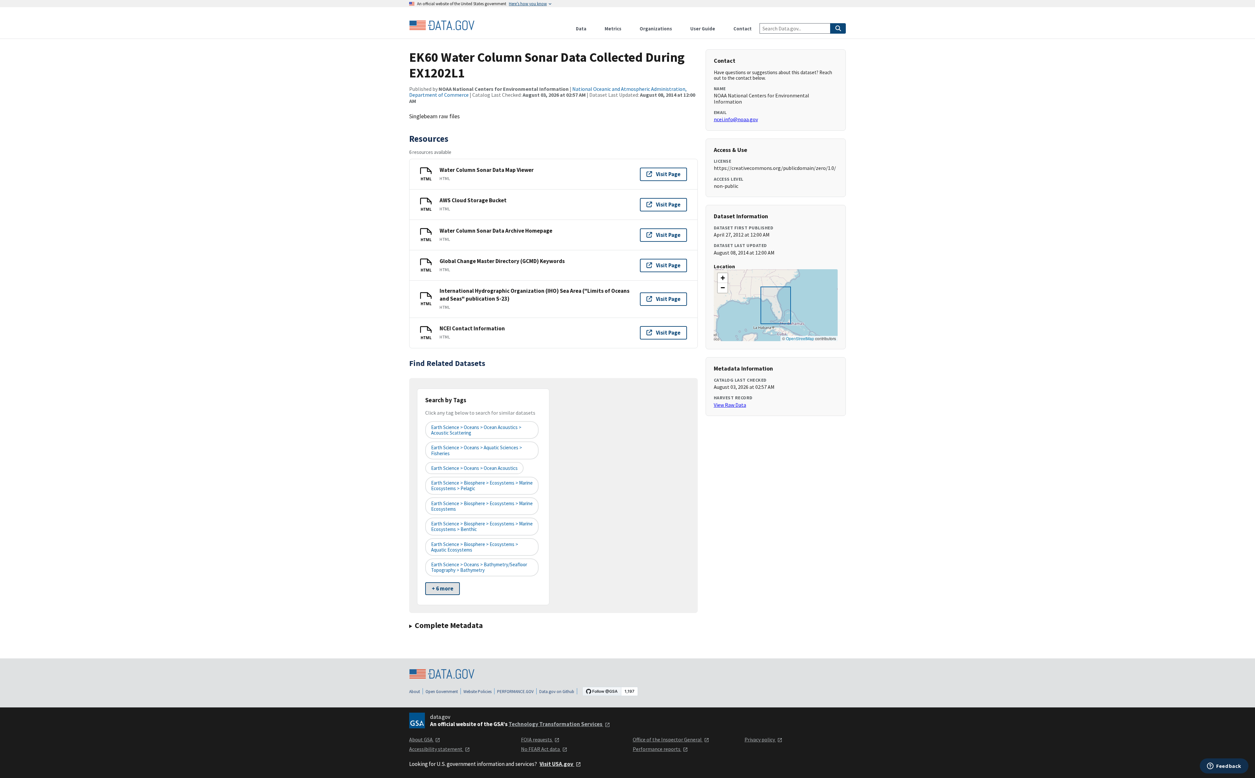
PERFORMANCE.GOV (515, 691)
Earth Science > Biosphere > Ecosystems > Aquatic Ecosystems (474, 547)
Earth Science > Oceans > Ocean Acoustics (474, 468)
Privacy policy (760, 739)
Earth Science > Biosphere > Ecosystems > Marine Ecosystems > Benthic (482, 526)
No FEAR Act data (541, 749)
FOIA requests (537, 739)
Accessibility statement (436, 749)
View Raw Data (730, 405)
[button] (723, 278)
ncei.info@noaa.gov (736, 119)
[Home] (442, 25)
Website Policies (477, 691)
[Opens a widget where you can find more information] (1224, 766)
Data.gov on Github (556, 691)
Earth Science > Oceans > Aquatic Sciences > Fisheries (476, 450)
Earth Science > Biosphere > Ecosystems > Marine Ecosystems (482, 506)
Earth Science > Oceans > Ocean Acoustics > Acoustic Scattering (476, 430)
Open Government (442, 691)
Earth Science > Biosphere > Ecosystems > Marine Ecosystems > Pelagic (482, 485)
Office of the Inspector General (668, 739)
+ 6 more (442, 588)
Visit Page (668, 174)
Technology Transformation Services (556, 724)
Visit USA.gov (557, 764)
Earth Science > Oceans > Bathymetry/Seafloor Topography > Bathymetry (479, 567)
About (414, 691)
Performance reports (657, 749)
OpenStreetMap (800, 338)
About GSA (421, 739)
